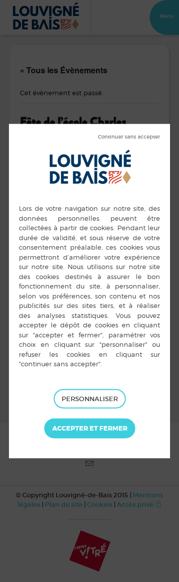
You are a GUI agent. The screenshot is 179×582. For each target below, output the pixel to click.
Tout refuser (129, 137)
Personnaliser (90, 398)
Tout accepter (89, 428)
